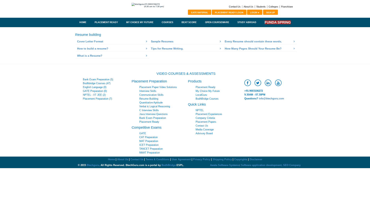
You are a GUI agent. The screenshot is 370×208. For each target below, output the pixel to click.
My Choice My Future (139, 22)
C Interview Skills (149, 110)
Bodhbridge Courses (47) (96, 83)
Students (261, 6)
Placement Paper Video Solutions (158, 87)
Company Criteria (205, 118)
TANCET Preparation (151, 148)
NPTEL (200, 110)
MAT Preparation (148, 141)
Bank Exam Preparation (152, 118)
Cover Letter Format (90, 41)
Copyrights (240, 159)
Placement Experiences (209, 114)
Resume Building (148, 98)
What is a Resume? (89, 55)
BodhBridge (168, 165)
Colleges (273, 6)
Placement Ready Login (229, 12)
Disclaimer (256, 159)
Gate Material (199, 12)
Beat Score (189, 22)
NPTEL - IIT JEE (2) (94, 94)
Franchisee (287, 6)
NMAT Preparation (149, 152)
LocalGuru (201, 94)
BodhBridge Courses (207, 98)
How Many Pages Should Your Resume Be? (253, 48)
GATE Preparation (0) (95, 91)
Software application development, (261, 165)
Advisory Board (204, 133)
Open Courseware (217, 22)
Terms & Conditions (157, 159)
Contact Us (234, 6)
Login (254, 12)
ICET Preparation (149, 144)
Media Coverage (205, 129)
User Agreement (181, 159)
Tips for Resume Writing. (167, 48)
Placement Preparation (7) (97, 98)
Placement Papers (206, 121)
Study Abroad (246, 22)
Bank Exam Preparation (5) (98, 79)
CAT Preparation (148, 137)
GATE (142, 133)
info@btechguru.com (271, 98)
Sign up (270, 12)
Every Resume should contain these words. (253, 41)
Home (82, 22)
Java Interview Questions (153, 114)
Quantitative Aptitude (151, 102)
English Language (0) (94, 87)
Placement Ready (106, 22)
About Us (248, 6)
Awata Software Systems (224, 165)
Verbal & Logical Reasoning (154, 106)
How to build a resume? (92, 48)
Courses (167, 22)
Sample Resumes (162, 41)
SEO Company (292, 165)
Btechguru (93, 165)
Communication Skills (151, 94)
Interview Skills (147, 91)
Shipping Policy (222, 159)
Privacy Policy (201, 159)
